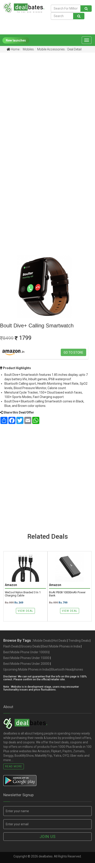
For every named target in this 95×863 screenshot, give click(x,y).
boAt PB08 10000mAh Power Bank (67, 594)
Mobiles (28, 49)
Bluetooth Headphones (67, 669)
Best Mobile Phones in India (61, 646)
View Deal (25, 610)
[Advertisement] (47, 107)
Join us (48, 836)
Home (14, 49)
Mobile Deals (42, 640)
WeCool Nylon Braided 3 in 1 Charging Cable (23, 594)
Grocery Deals (30, 646)
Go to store (73, 352)
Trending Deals (78, 640)
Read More (13, 766)
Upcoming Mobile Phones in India (26, 669)
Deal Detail (74, 49)
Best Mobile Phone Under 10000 (25, 652)
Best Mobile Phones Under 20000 (26, 663)
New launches (16, 40)
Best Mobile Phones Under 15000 (26, 658)
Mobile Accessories (50, 49)
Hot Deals (59, 640)
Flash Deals (11, 646)
